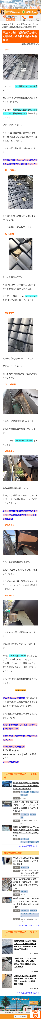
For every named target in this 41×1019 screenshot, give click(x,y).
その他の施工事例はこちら (29, 846)
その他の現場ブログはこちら (28, 993)
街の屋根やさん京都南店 (14, 698)
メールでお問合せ (11, 762)
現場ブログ (14, 24)
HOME (4, 24)
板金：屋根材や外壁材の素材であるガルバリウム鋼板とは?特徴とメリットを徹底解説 (20, 515)
